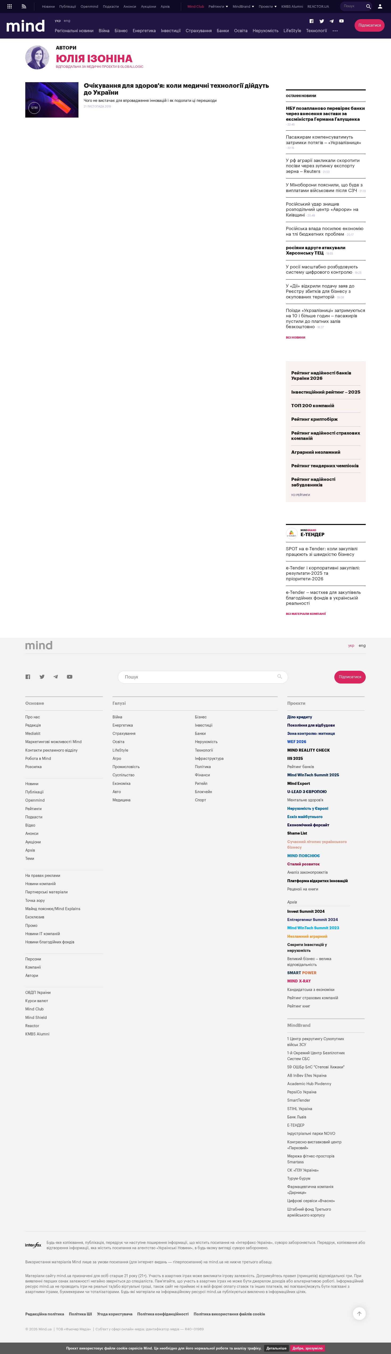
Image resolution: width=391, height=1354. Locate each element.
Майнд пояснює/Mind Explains (52, 909)
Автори (66, 47)
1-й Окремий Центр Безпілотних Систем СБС (316, 1056)
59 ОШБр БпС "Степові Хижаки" (315, 1067)
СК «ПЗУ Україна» (303, 1170)
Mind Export (298, 783)
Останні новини (301, 96)
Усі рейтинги (300, 495)
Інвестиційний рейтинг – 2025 (325, 392)
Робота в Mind (38, 758)
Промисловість (126, 767)
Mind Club (196, 6)
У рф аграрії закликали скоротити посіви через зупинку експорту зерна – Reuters (323, 166)
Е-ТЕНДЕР (295, 1125)
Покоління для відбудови (311, 725)
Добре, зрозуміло (308, 1348)
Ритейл (201, 783)
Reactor (32, 1026)
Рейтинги (33, 809)
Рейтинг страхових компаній (312, 998)
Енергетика (144, 31)
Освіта (241, 31)
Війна (104, 31)
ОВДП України (38, 992)
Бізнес (121, 31)
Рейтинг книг (298, 1006)
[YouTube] (341, 21)
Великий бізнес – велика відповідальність (309, 961)
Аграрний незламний (315, 452)
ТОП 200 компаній (312, 405)
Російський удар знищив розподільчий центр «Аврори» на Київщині (322, 209)
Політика (203, 767)
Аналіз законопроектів (307, 872)
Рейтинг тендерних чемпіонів (325, 466)
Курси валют (36, 1001)
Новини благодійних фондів (49, 942)
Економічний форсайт (308, 825)
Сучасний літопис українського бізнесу (317, 844)
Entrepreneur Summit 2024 (312, 920)
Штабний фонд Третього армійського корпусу (309, 1212)
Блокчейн (203, 792)
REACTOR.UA (318, 6)
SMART (302, 973)
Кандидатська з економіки (310, 989)
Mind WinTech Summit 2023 (313, 928)
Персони (33, 959)
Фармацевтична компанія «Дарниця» (310, 1189)
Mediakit (32, 733)
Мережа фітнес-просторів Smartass (310, 1159)
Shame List (297, 833)
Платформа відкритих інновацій (317, 881)
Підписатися (370, 25)
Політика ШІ (80, 1314)
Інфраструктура (209, 758)
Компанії (33, 967)
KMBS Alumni (292, 6)
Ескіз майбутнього (305, 817)
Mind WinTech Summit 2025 (313, 775)
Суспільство (123, 775)
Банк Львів (296, 1117)
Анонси (129, 6)
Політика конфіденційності (163, 1314)
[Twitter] (321, 21)
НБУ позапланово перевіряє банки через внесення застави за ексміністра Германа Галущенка (325, 114)
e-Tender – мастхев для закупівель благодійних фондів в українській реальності (323, 598)
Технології (316, 31)
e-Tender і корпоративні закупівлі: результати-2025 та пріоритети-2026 (323, 573)
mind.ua (216, 1262)
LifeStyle (292, 31)
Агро (117, 758)
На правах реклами (42, 875)
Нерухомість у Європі (307, 808)
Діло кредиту (299, 717)
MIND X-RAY (299, 981)
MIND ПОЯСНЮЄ (303, 856)
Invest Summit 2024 (306, 911)
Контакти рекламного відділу (51, 750)
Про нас (32, 717)
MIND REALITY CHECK (308, 750)
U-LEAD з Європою (307, 792)
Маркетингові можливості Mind (53, 742)
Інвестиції (171, 31)
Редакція (33, 725)
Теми (29, 858)
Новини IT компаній (42, 934)
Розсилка (33, 767)
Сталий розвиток (303, 864)
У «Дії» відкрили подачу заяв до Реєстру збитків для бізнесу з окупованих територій (320, 291)
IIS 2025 (295, 758)
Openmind (89, 6)
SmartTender (298, 1100)
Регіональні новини (74, 31)
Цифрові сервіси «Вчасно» (311, 1201)
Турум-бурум (298, 1178)
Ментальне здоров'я (305, 800)
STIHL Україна (299, 1109)
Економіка (122, 783)
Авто (117, 792)
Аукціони (148, 6)
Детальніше (276, 1348)
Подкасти (111, 6)
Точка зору (35, 900)
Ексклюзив (34, 917)
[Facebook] (312, 21)
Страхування (199, 31)
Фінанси (202, 775)
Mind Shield (36, 1017)
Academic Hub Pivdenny (309, 1084)
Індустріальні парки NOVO (311, 1133)
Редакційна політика (44, 1314)
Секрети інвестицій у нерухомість (307, 947)
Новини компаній (40, 884)
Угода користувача (114, 1314)
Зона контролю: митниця (311, 733)
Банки (223, 31)
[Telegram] (331, 21)
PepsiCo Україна (302, 1092)
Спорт (200, 800)
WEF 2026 (296, 742)
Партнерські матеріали (46, 892)
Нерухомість (265, 31)
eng (67, 20)
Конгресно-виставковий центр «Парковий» (314, 1145)
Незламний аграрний (307, 936)
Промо (31, 925)
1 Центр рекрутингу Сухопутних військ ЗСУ (315, 1042)
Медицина (122, 800)
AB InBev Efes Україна (307, 1075)
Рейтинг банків (300, 767)
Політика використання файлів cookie (229, 1314)
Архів (165, 6)
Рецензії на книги (302, 889)
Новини (48, 6)
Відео (30, 825)
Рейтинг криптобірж (314, 419)
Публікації (67, 6)
